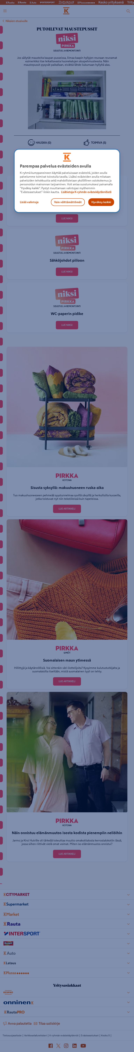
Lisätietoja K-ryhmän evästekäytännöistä (85, 192)
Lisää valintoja (29, 202)
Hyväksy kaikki (101, 202)
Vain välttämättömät (68, 202)
